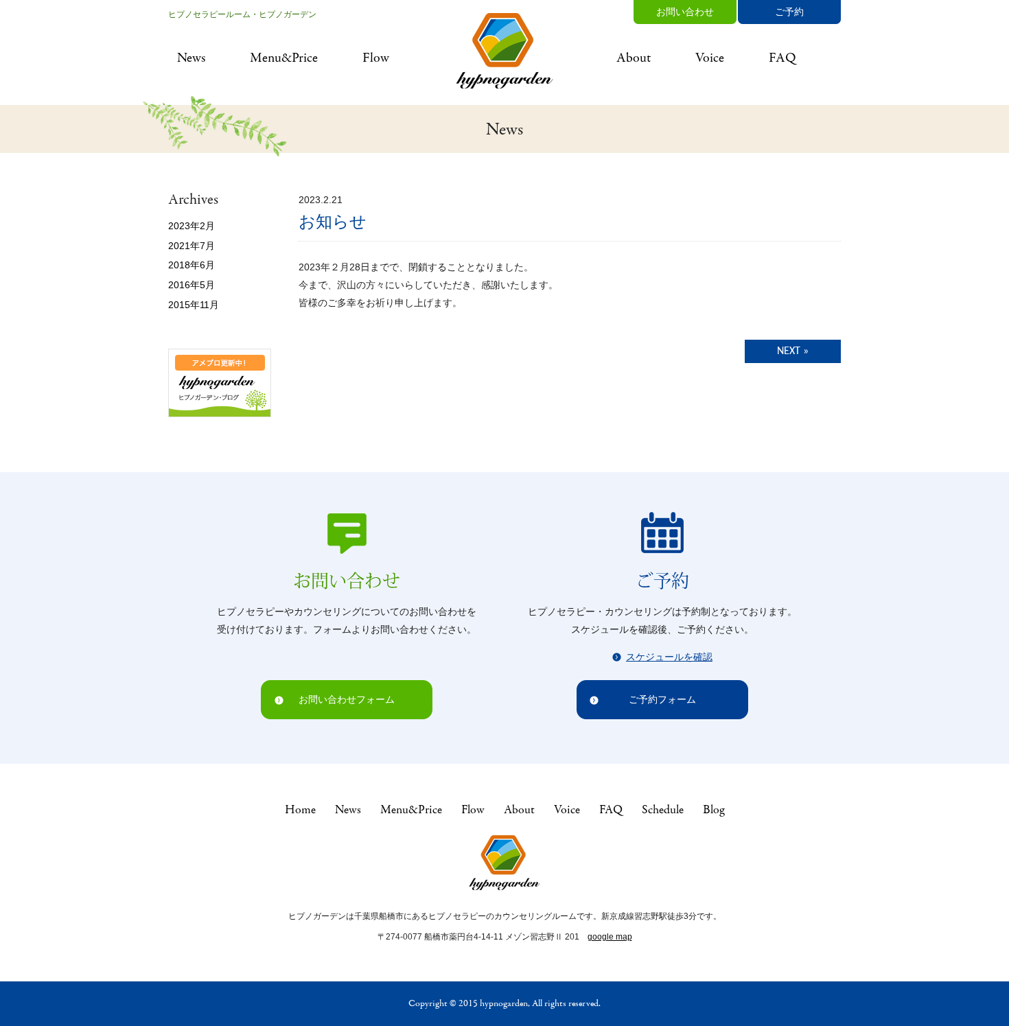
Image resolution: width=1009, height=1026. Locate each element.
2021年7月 (191, 245)
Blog (713, 810)
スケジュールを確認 (669, 656)
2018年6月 (191, 264)
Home (300, 810)
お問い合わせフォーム (347, 699)
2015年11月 (193, 304)
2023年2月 (191, 225)
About (633, 58)
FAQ (782, 58)
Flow (375, 58)
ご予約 (789, 11)
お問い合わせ (685, 11)
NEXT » (793, 351)
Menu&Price (284, 58)
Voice (709, 58)
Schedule (663, 810)
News (191, 58)
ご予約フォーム (662, 699)
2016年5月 (191, 284)
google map (610, 937)
